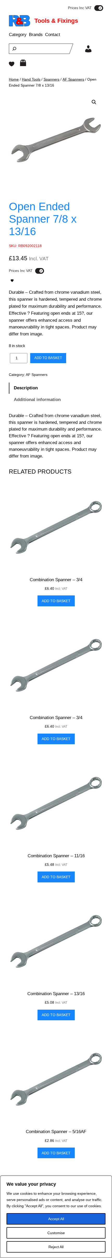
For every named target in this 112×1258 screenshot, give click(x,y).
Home (14, 79)
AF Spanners (73, 79)
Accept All (56, 1219)
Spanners (51, 79)
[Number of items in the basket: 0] (23, 62)
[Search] (14, 49)
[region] (56, 1217)
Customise (56, 1233)
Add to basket (48, 358)
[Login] (88, 48)
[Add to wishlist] (12, 281)
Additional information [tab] (37, 399)
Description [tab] (26, 387)
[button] (94, 102)
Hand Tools (31, 79)
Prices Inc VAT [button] (80, 8)
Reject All (56, 1247)
